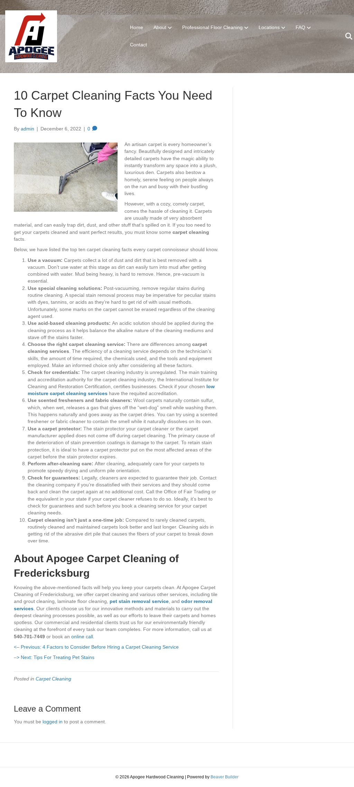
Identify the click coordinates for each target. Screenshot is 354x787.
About (159, 27)
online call (82, 636)
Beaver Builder (225, 777)
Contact (138, 44)
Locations (269, 27)
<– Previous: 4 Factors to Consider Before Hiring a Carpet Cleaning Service (96, 647)
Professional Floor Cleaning (212, 27)
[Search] (344, 36)
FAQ (300, 27)
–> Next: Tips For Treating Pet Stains (54, 657)
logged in (53, 721)
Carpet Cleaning (53, 678)
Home (136, 27)
